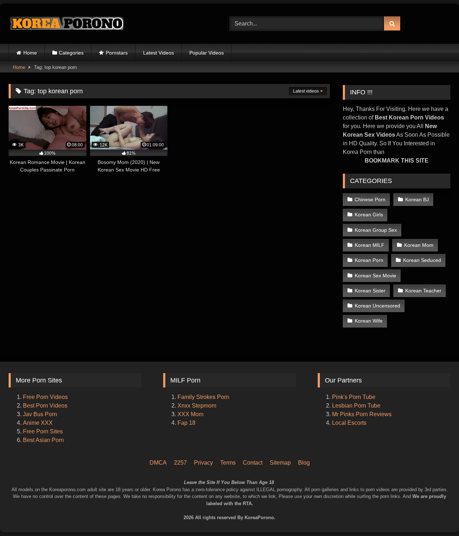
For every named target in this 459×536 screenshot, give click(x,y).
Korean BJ (417, 199)
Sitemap (280, 463)
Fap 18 (186, 423)
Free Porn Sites (43, 431)
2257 (180, 463)
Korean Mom (419, 245)
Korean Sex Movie (375, 275)
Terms (228, 463)
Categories (71, 53)
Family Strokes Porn (203, 397)
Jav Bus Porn (40, 414)
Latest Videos (158, 53)
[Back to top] (444, 500)
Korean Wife (369, 321)
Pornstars (117, 53)
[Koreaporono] (66, 23)
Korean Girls (369, 214)
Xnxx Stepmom (197, 406)
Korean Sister (370, 290)
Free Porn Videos (45, 397)
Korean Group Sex (376, 230)
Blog (304, 463)
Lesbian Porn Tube (356, 406)
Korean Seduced (422, 260)
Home (30, 53)
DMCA (158, 463)
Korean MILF (369, 245)
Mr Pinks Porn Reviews (362, 414)
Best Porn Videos (45, 406)
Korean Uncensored (377, 306)
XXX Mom (191, 414)
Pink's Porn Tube (353, 397)
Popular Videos (206, 53)
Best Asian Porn (43, 440)
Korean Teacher (423, 290)
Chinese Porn (370, 199)
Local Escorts (349, 423)
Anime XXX (38, 423)
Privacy (203, 463)
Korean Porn (369, 260)
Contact (252, 463)
